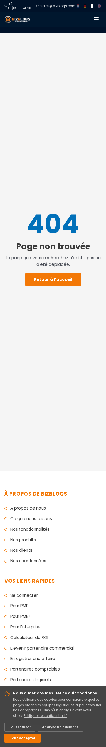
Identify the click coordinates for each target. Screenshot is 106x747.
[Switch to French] (92, 6)
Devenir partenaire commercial (42, 648)
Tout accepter (22, 738)
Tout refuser (20, 727)
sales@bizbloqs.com (58, 6)
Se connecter (24, 595)
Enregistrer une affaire (32, 658)
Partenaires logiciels (30, 680)
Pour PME (19, 606)
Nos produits (23, 540)
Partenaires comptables (35, 669)
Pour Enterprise (25, 627)
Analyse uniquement (60, 727)
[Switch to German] (85, 6)
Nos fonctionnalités (30, 529)
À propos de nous (28, 508)
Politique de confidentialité (45, 715)
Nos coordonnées (28, 561)
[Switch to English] (99, 6)
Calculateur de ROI (29, 637)
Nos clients (21, 550)
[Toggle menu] (96, 19)
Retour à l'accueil (53, 279)
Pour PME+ (20, 616)
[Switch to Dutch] (78, 6)
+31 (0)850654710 (19, 6)
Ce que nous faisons (31, 518)
